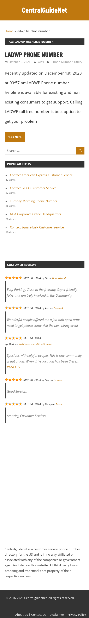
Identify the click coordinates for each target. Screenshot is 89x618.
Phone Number (62, 62)
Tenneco (58, 380)
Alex (41, 62)
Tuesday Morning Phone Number (33, 201)
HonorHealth (59, 278)
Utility (78, 62)
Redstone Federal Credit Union (35, 344)
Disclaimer (56, 615)
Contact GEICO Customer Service (33, 188)
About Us (21, 615)
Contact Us (38, 615)
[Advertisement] (44, 482)
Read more (15, 137)
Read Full (13, 367)
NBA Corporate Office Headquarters (35, 214)
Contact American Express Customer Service (41, 175)
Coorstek (58, 308)
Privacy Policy (76, 615)
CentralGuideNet (44, 10)
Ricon (59, 404)
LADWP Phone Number (34, 55)
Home (9, 31)
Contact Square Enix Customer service (37, 227)
